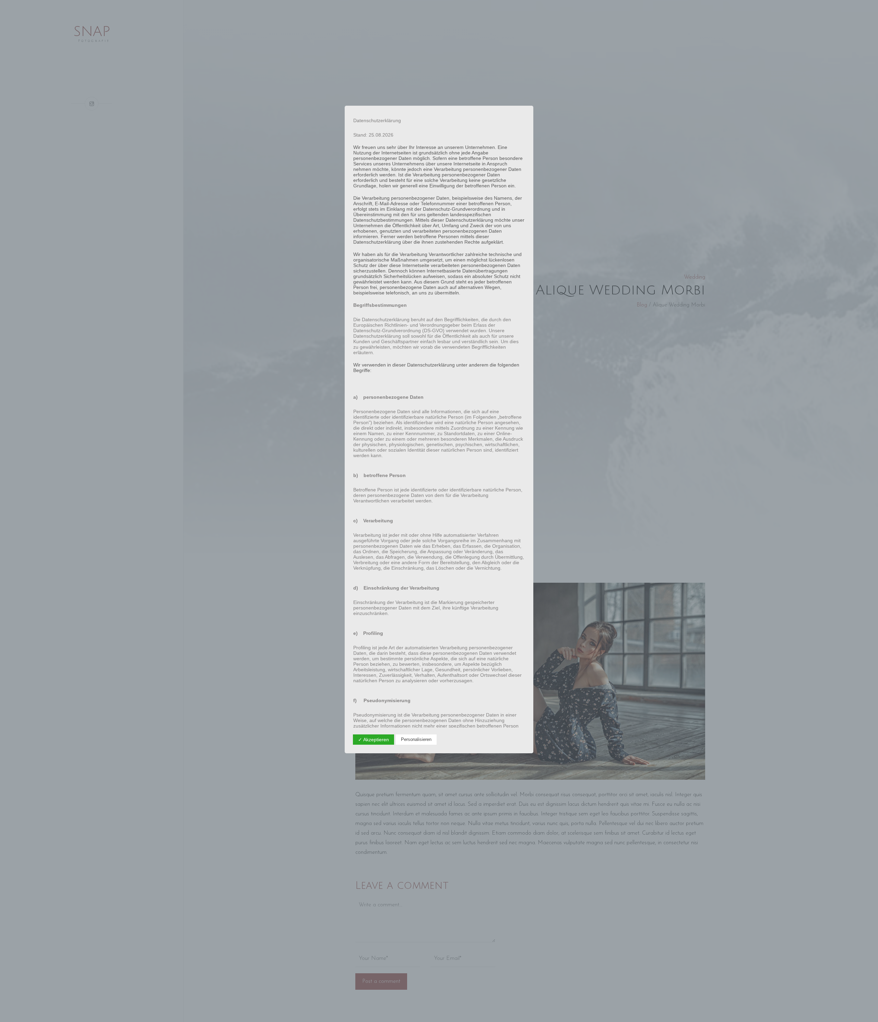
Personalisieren (416, 739)
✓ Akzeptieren (373, 739)
